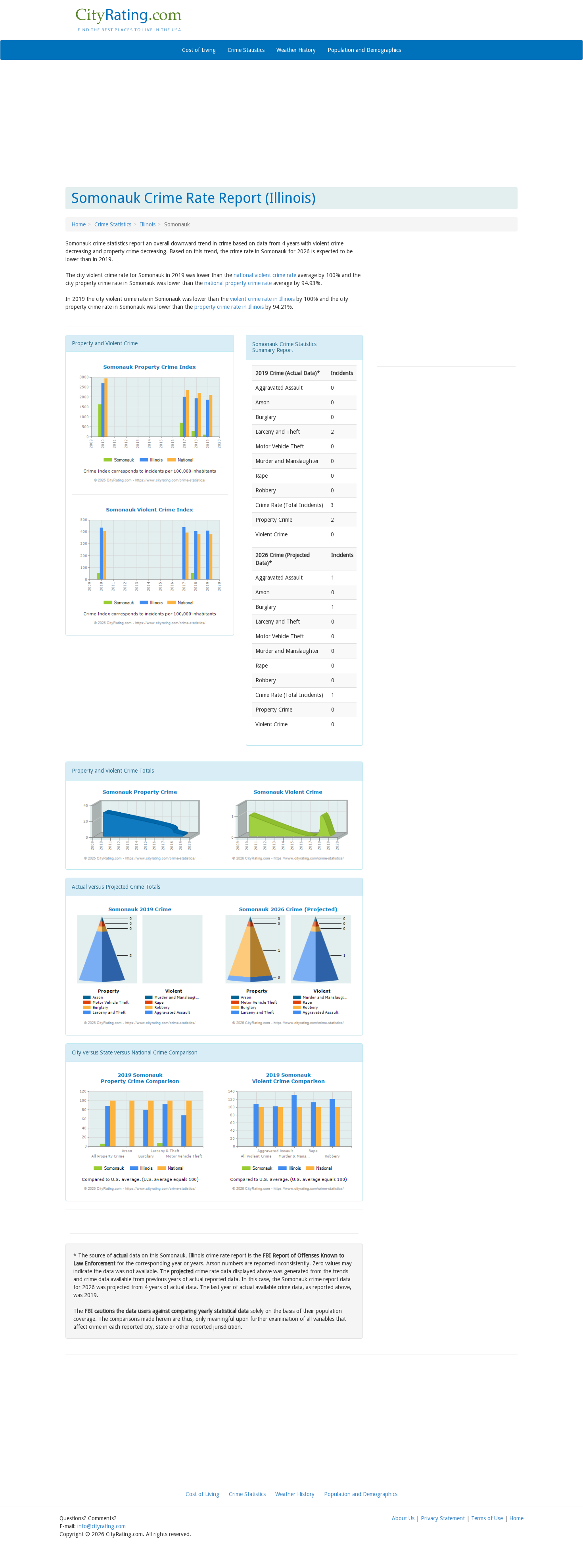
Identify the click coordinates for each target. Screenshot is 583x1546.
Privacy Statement (443, 1518)
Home (78, 224)
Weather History (296, 50)
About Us (403, 1518)
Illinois (147, 224)
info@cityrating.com (101, 1526)
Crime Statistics (246, 50)
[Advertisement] (291, 123)
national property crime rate (238, 283)
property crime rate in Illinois (229, 307)
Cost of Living (199, 50)
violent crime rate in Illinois (262, 299)
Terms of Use (487, 1518)
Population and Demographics (364, 50)
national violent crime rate (265, 275)
